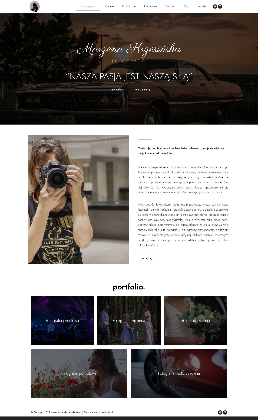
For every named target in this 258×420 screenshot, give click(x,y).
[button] (116, 89)
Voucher (170, 6)
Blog (186, 6)
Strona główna (88, 6)
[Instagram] (220, 6)
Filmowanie (150, 6)
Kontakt (202, 6)
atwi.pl (109, 412)
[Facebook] (215, 6)
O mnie (109, 6)
